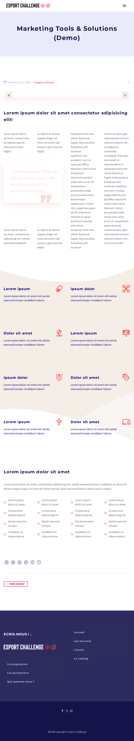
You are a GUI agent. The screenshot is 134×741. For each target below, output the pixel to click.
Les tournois (82, 641)
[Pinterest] (19, 562)
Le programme (17, 664)
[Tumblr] (26, 562)
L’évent (79, 649)
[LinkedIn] (32, 562)
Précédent (17, 584)
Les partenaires (18, 672)
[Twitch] (71, 710)
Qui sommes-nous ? (21, 681)
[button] (8, 95)
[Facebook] (7, 562)
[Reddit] (39, 562)
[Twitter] (13, 562)
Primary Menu (124, 5)
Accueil (79, 632)
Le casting (81, 658)
